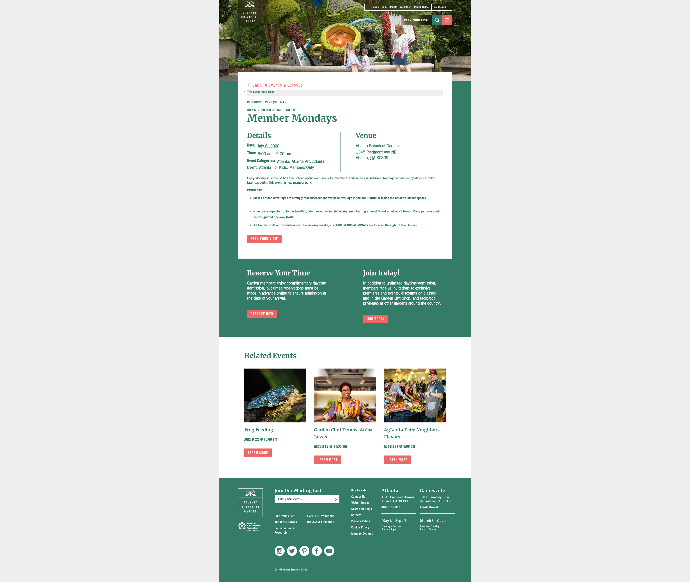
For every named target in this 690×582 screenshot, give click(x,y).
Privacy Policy (360, 521)
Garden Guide (421, 7)
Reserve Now (262, 314)
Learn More (258, 453)
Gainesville (440, 7)
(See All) (279, 102)
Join (384, 7)
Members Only (301, 167)
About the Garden (286, 522)
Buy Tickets (358, 490)
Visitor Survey (360, 502)
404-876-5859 (390, 507)
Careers (356, 515)
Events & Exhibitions (320, 516)
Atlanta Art (301, 161)
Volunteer (405, 7)
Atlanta (283, 161)
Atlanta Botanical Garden (377, 145)
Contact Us (358, 496)
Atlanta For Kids (273, 167)
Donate (393, 7)
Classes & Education (320, 522)
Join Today (376, 319)
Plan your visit (264, 239)
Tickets (375, 7)
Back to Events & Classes (277, 85)
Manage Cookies (362, 533)
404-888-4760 (429, 507)
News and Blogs (361, 508)
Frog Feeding (258, 430)
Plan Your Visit (416, 20)
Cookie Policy (360, 527)
